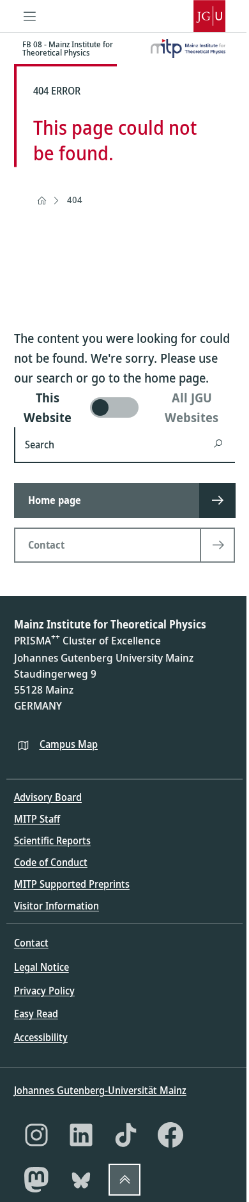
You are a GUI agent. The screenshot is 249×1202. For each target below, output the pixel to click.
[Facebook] (170, 1135)
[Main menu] (30, 16)
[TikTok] (126, 1135)
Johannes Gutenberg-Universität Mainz (100, 1090)
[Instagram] (36, 1135)
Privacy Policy (44, 991)
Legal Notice (41, 967)
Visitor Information (56, 906)
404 (74, 200)
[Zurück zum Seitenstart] (124, 1180)
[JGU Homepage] (209, 16)
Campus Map (69, 744)
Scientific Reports (52, 840)
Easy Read (36, 1014)
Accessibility (41, 1037)
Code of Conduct (50, 862)
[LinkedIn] (81, 1135)
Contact (31, 943)
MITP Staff (37, 819)
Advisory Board (48, 797)
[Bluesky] (81, 1179)
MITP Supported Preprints (72, 884)
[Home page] (41, 200)
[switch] (125, 407)
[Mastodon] (36, 1179)
